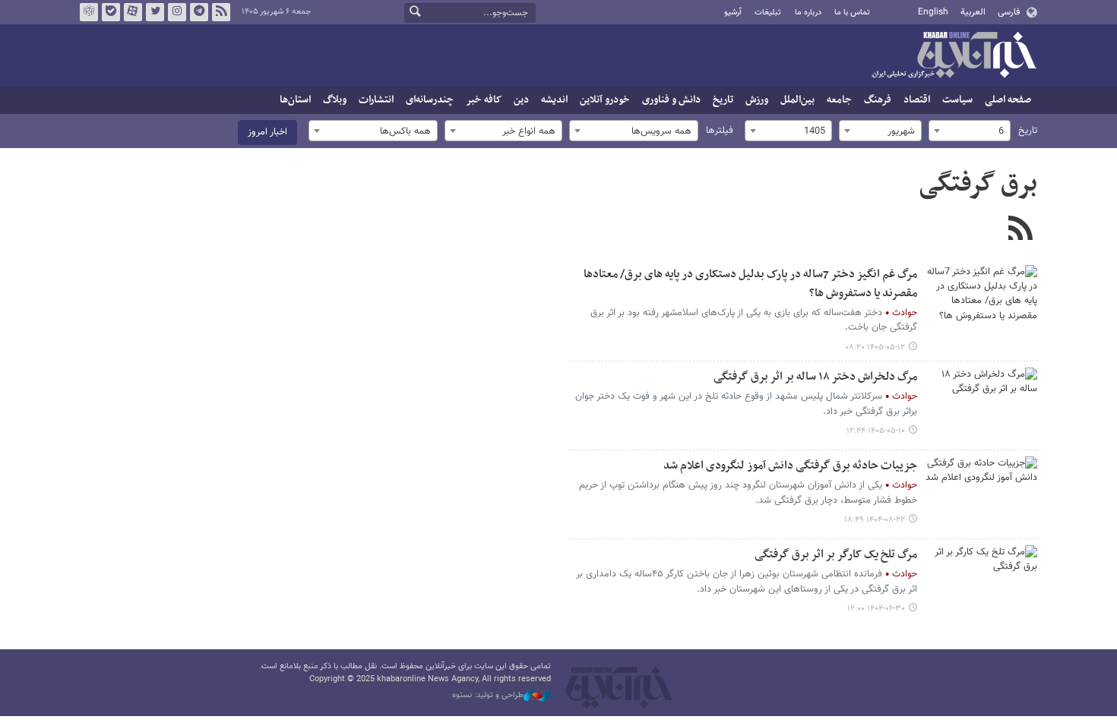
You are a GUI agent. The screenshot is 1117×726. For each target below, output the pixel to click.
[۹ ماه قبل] (980, 494)
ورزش (756, 100)
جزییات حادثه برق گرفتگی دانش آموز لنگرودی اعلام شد (790, 465)
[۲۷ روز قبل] (980, 405)
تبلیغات (768, 12)
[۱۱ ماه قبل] (980, 583)
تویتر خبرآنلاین (155, 12)
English (933, 12)
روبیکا (89, 12)
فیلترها (719, 130)
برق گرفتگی (978, 184)
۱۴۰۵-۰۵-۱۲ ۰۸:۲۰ (875, 347)
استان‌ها (295, 100)
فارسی (1009, 12)
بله (111, 12)
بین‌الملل (797, 100)
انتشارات (376, 100)
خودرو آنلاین (605, 100)
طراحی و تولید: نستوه (488, 696)
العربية (973, 12)
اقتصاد (916, 100)
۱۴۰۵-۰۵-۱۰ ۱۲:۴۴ (875, 431)
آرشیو (733, 12)
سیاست (957, 100)
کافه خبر (484, 100)
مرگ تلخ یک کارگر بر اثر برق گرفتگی (836, 554)
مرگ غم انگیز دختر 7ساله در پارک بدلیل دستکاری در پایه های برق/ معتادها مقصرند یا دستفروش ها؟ (750, 284)
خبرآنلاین (953, 56)
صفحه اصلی (1008, 100)
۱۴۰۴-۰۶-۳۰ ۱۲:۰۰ (876, 608)
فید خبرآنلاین (221, 12)
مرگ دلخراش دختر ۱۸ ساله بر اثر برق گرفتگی (815, 377)
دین (521, 100)
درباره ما (808, 12)
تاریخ (723, 100)
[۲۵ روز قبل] (980, 303)
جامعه (839, 100)
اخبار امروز (267, 132)
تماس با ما (852, 12)
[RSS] (1020, 230)
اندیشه (554, 100)
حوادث (904, 312)
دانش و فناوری (671, 100)
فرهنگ (877, 100)
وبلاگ (334, 100)
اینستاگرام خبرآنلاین (177, 12)
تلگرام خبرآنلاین (199, 12)
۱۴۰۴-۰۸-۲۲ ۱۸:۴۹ (874, 519)
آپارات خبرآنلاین (133, 12)
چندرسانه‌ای (430, 100)
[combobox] (970, 130)
